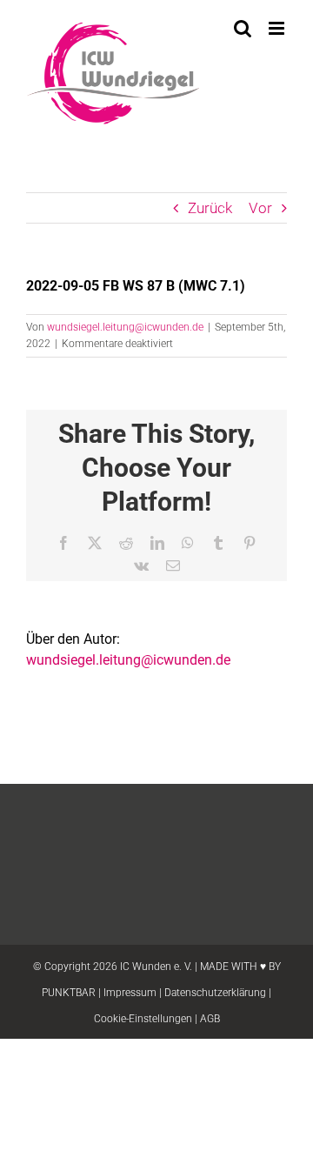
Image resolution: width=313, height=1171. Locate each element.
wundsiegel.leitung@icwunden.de (125, 327)
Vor (260, 208)
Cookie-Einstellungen (143, 1019)
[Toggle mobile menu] (278, 28)
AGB (210, 1019)
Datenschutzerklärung (215, 993)
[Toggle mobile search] (242, 28)
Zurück (210, 208)
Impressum (129, 993)
